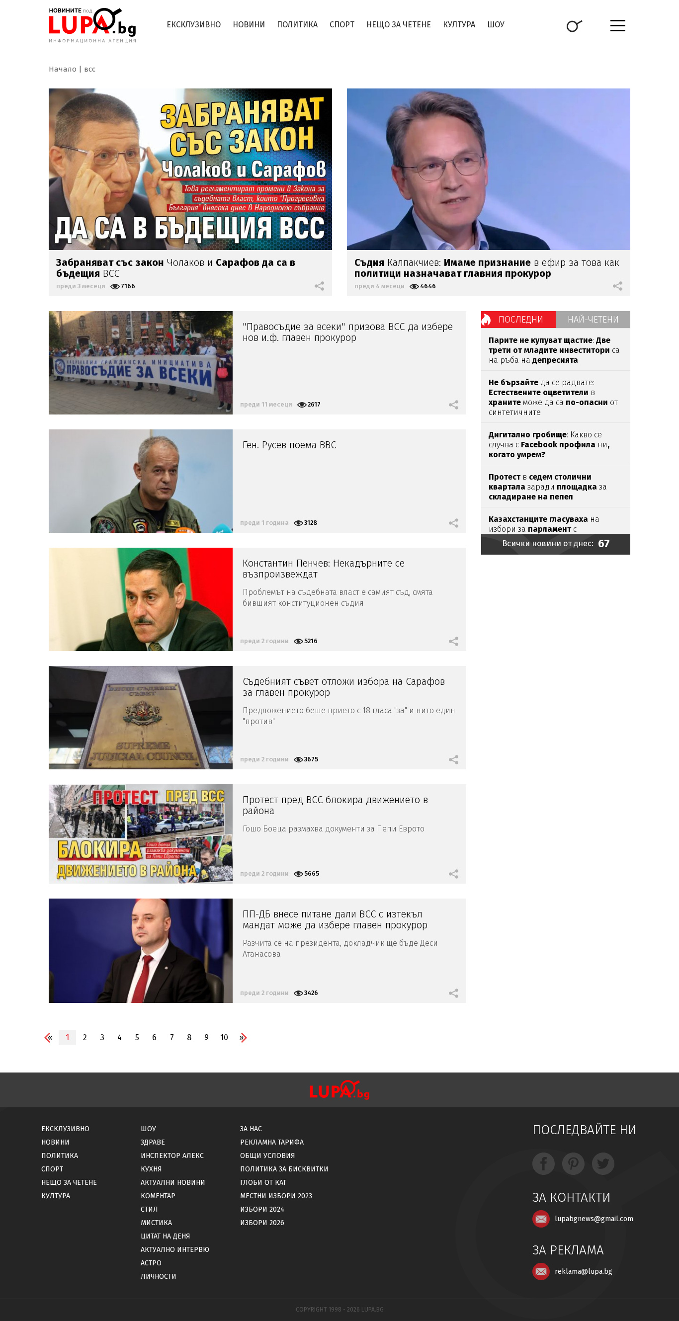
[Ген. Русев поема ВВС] (141, 481)
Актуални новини (173, 1182)
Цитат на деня (165, 1236)
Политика (297, 24)
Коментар (158, 1196)
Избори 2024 (262, 1209)
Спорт (342, 24)
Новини (249, 24)
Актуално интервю (175, 1249)
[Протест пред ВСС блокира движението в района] (141, 834)
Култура (459, 24)
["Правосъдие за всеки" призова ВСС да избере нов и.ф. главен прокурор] (141, 362)
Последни (521, 319)
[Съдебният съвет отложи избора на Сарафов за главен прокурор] (141, 717)
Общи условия (267, 1156)
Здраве (153, 1142)
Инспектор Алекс (172, 1156)
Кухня (151, 1169)
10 (224, 1037)
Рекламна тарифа (272, 1142)
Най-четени (593, 319)
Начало (63, 69)
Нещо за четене (398, 24)
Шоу (496, 24)
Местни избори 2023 (276, 1196)
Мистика (156, 1223)
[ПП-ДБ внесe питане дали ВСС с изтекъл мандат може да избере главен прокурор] (141, 951)
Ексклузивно (194, 24)
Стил (149, 1209)
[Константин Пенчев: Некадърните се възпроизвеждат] (141, 599)
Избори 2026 (262, 1223)
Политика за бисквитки (284, 1169)
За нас (251, 1129)
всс (89, 69)
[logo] (92, 25)
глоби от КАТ (263, 1182)
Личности (158, 1276)
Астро (151, 1263)
